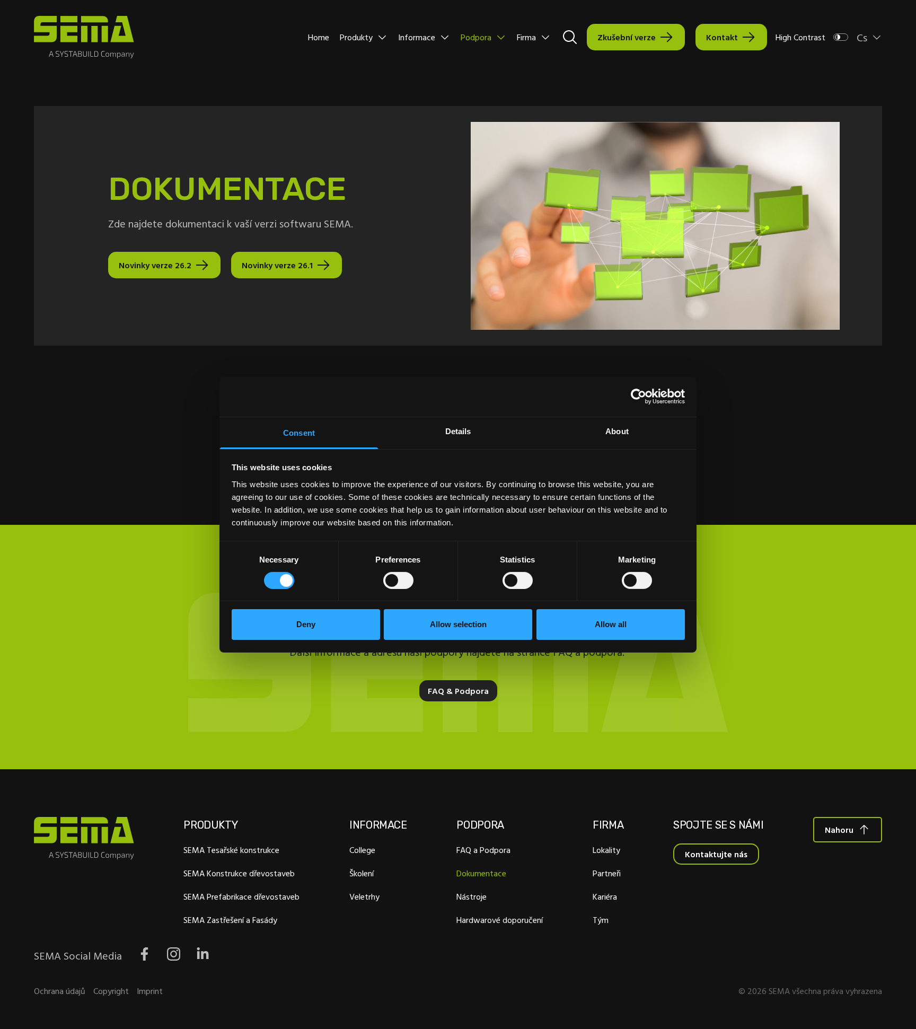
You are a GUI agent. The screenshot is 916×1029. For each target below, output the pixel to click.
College (362, 849)
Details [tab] (458, 430)
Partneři (607, 873)
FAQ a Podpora (483, 849)
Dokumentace (481, 873)
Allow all (611, 624)
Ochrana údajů (59, 990)
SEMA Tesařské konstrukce (231, 849)
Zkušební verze (626, 37)
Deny (305, 624)
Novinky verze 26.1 (277, 265)
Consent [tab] (299, 432)
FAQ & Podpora (458, 690)
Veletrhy (364, 896)
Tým (601, 919)
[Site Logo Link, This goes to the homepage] (84, 37)
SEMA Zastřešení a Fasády (230, 919)
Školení (361, 873)
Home (318, 37)
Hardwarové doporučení (499, 919)
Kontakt (722, 37)
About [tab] (617, 430)
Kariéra (605, 896)
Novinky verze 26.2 (155, 265)
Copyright (111, 990)
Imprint (150, 990)
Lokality (606, 849)
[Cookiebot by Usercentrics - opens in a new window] (638, 396)
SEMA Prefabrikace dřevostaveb (241, 896)
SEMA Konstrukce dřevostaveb (239, 873)
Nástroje (471, 896)
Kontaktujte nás (716, 854)
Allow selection (458, 624)
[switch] (398, 580)
